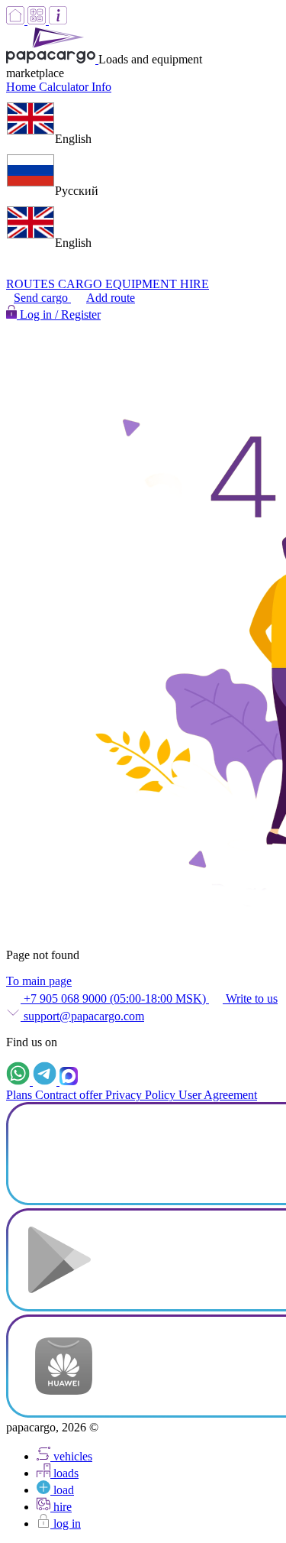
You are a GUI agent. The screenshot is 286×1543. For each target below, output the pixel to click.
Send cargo (42, 297)
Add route (110, 297)
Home (22, 86)
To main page (39, 980)
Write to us (250, 998)
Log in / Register (59, 314)
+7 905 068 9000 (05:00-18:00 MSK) (115, 998)
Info (101, 86)
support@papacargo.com (82, 1016)
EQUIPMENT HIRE (157, 283)
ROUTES (32, 283)
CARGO (81, 283)
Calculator (65, 86)
